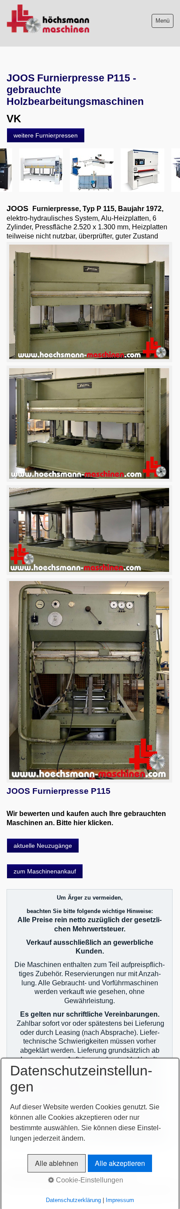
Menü (163, 20)
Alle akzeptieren (120, 1163)
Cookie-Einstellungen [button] (88, 1180)
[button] (46, 135)
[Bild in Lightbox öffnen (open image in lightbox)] (89, 302)
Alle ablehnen (56, 1163)
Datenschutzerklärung (73, 1200)
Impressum (120, 1200)
